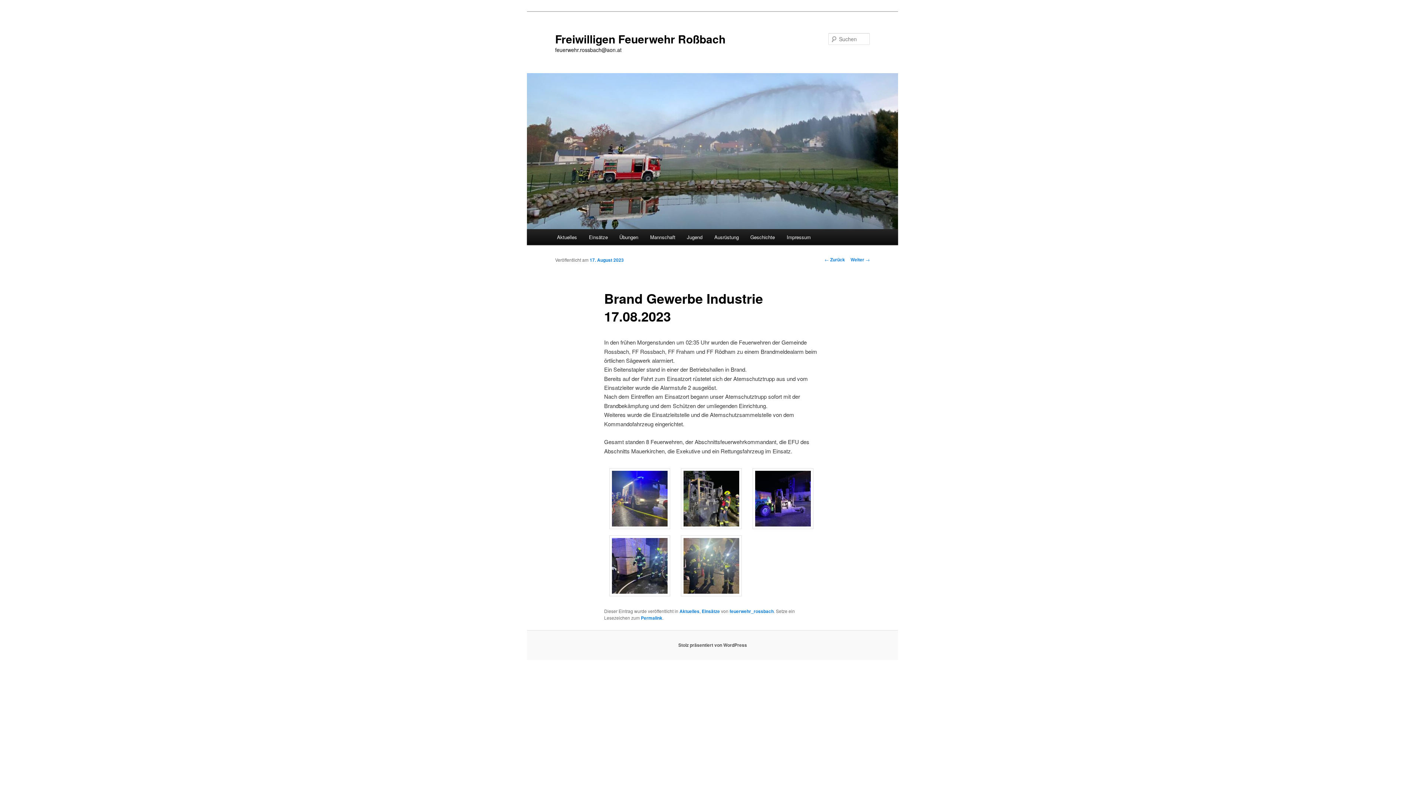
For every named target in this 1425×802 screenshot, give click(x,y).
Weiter (860, 259)
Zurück (835, 259)
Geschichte (762, 237)
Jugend (694, 237)
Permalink (651, 617)
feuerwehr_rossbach (752, 611)
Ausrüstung (726, 237)
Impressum (799, 237)
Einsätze (598, 237)
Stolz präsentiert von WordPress (712, 645)
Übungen (628, 237)
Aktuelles (567, 237)
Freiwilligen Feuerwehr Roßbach (640, 39)
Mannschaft (662, 237)
